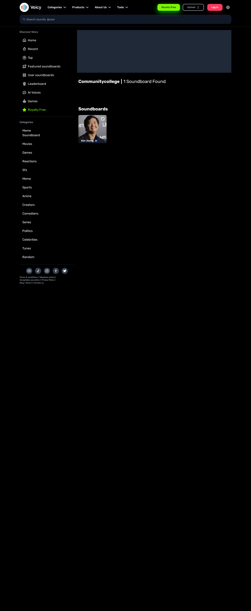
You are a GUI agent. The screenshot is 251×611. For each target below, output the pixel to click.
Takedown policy (47, 277)
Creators (28, 205)
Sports (27, 187)
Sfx (24, 170)
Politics (27, 231)
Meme (26, 179)
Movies (27, 144)
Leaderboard (37, 84)
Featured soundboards (44, 66)
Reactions (29, 161)
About (29, 283)
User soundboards (41, 75)
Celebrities (29, 239)
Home (32, 40)
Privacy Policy (47, 280)
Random (28, 257)
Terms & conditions (29, 277)
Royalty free (37, 110)
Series (26, 222)
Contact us (38, 283)
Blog (22, 283)
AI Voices (34, 92)
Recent (33, 49)
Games (33, 101)
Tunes (26, 248)
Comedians (30, 213)
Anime (26, 196)
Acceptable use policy (30, 280)
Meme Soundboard (31, 133)
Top (30, 58)
